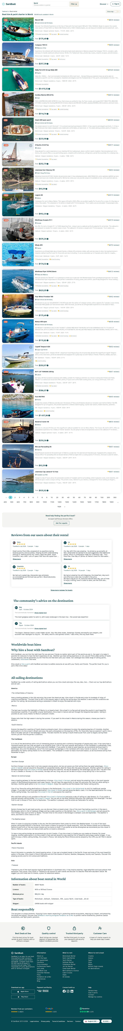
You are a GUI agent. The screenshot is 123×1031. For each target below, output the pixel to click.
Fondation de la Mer (44, 977)
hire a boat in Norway (35, 769)
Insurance (40, 962)
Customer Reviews (43, 972)
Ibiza (90, 962)
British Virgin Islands (95, 966)
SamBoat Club (42, 970)
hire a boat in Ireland (42, 798)
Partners (70, 1021)
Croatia (90, 956)
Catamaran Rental (69, 964)
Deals (64, 975)
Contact (91, 995)
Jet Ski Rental (68, 966)
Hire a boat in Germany (62, 780)
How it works (93, 992)
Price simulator (42, 964)
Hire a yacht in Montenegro (86, 811)
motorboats (24, 659)
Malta (90, 964)
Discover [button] (103, 4)
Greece (90, 958)
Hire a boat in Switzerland (55, 796)
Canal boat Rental (69, 968)
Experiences (41, 979)
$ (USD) (106, 1021)
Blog (38, 981)
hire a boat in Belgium (45, 784)
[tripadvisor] (85, 1009)
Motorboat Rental (69, 956)
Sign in (116, 4)
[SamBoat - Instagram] (68, 991)
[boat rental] (9, 3)
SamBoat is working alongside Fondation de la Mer (55, 915)
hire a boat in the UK (45, 792)
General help (92, 990)
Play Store (24, 997)
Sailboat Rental (68, 962)
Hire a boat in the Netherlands (73, 788)
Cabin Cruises (67, 972)
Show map (110, 11)
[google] (49, 1009)
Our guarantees (42, 960)
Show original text (40, 613)
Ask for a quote (61, 523)
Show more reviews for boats (61, 590)
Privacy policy (45, 1021)
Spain (90, 960)
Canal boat (79, 899)
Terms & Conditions (58, 1021)
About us (40, 956)
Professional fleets (44, 966)
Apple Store (24, 991)
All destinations (93, 968)
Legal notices (34, 1021)
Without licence (46, 889)
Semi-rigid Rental (69, 958)
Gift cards (40, 968)
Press (39, 975)
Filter (73, 4)
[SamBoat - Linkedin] (71, 991)
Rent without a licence (71, 970)
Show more (17, 559)
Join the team (42, 958)
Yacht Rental (67, 960)
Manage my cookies (95, 997)
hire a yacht (26, 664)
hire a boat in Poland (55, 790)
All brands (66, 977)
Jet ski (86, 899)
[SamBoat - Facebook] (64, 991)
